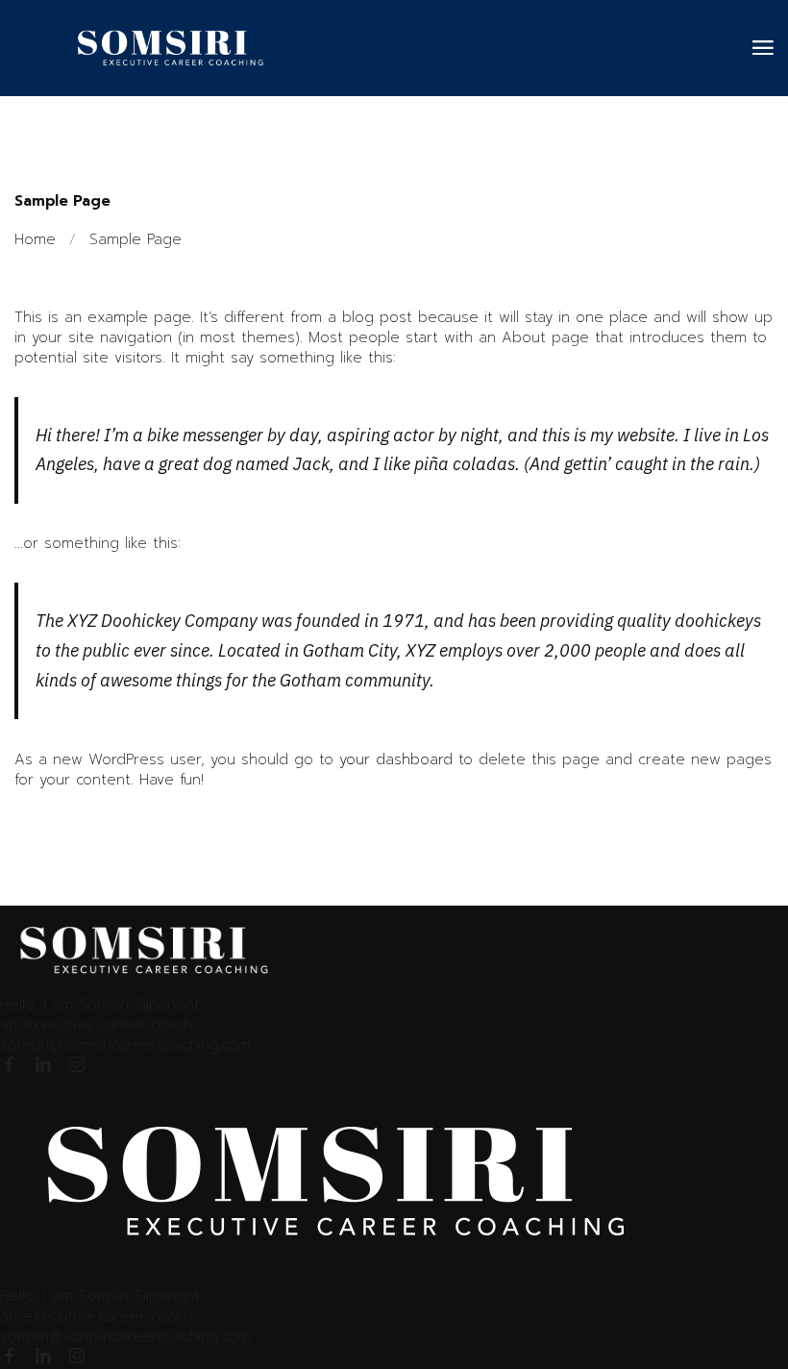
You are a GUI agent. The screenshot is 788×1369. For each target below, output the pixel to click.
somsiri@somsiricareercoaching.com (125, 1045)
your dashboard (396, 759)
